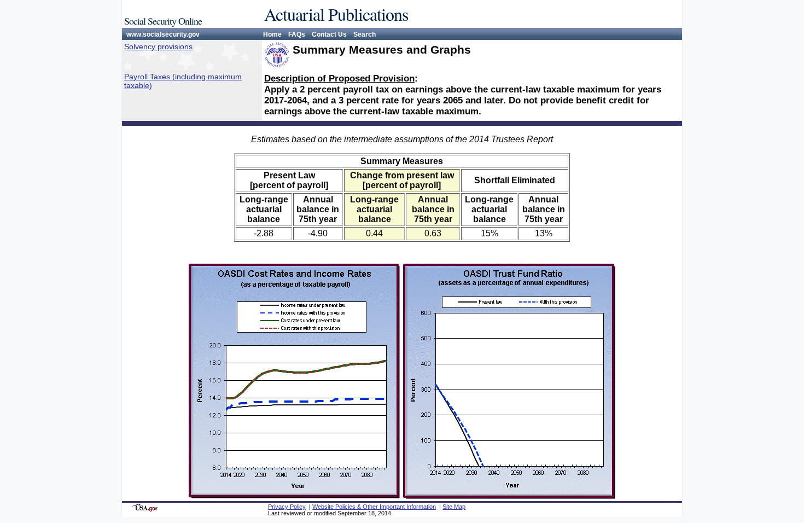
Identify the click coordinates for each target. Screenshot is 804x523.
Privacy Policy (287, 506)
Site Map (453, 506)
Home (272, 34)
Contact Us (329, 34)
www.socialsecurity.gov (163, 34)
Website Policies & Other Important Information (374, 506)
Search (364, 34)
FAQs (296, 34)
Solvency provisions (158, 46)
